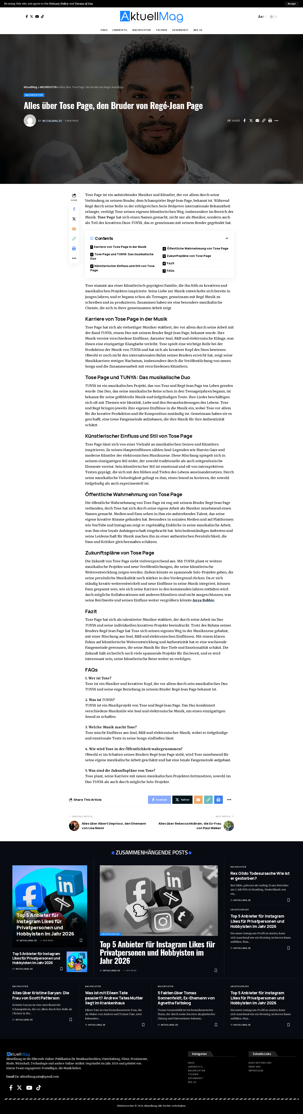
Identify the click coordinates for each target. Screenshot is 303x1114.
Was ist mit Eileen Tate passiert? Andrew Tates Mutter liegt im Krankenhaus (114, 998)
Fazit (170, 263)
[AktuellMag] (151, 16)
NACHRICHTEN (34, 95)
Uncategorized (27, 908)
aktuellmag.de (52, 120)
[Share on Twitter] (251, 120)
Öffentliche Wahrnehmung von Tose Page (197, 248)
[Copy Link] (264, 120)
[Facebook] (27, 16)
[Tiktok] (42, 16)
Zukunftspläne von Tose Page (189, 256)
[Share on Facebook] (244, 120)
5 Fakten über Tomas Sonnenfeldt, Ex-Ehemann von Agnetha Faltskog (186, 998)
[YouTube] (37, 16)
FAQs (170, 271)
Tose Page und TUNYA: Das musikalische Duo (122, 256)
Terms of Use (84, 3)
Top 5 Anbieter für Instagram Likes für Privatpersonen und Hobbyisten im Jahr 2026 (45, 924)
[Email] (257, 120)
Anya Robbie (203, 600)
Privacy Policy (59, 3)
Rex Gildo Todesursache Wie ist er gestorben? (260, 876)
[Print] (270, 120)
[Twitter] (31, 16)
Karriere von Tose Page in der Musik (120, 247)
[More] (276, 120)
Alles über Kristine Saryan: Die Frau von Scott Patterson (40, 995)
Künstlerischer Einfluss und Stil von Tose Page (122, 268)
